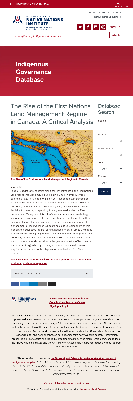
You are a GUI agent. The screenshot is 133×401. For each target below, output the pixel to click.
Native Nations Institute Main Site (69, 298)
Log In (116, 35)
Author (102, 134)
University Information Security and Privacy (66, 383)
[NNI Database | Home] (37, 27)
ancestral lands (19, 259)
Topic (101, 162)
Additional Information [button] (27, 273)
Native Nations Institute (107, 16)
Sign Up (115, 27)
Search (102, 120)
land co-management (35, 263)
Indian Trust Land (81, 259)
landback (16, 263)
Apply (104, 191)
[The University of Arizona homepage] (32, 4)
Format (102, 176)
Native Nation (106, 148)
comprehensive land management (50, 259)
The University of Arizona (92, 389)
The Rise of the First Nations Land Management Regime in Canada (49, 179)
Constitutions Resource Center (103, 12)
